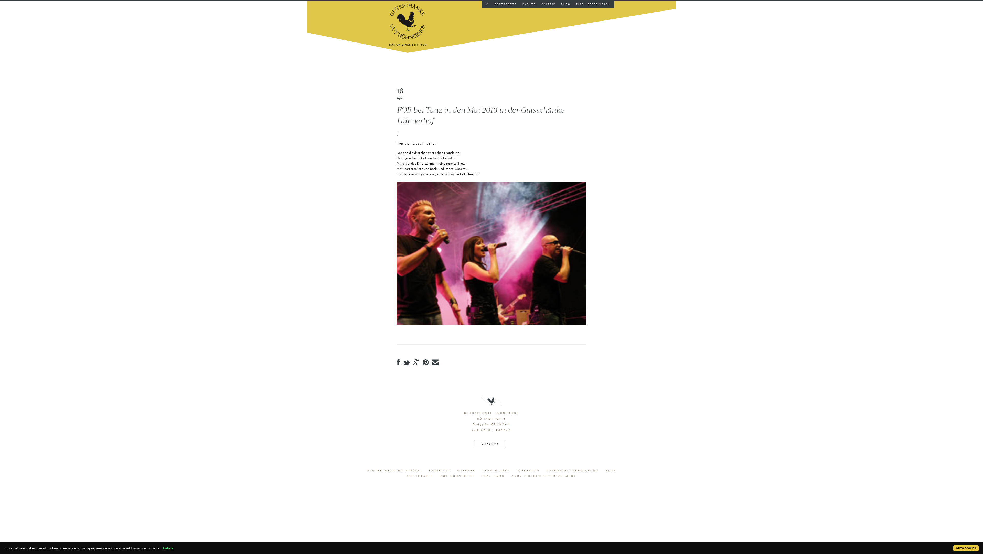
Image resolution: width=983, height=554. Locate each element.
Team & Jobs (496, 470)
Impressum (528, 470)
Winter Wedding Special (394, 470)
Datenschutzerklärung (573, 470)
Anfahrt (490, 444)
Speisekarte (420, 476)
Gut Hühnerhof (457, 476)
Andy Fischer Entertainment (544, 476)
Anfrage (466, 470)
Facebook (439, 470)
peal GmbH (493, 476)
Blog (611, 470)
